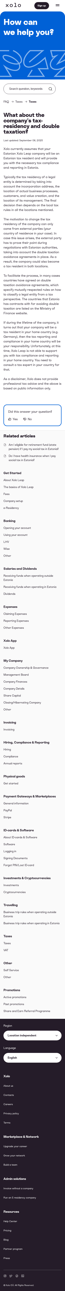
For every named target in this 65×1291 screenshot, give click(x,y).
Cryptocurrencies (14, 892)
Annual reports (12, 763)
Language (9, 1048)
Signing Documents (15, 858)
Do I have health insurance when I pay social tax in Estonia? (32, 458)
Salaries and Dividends (20, 568)
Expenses (10, 607)
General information (16, 803)
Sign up (41, 5)
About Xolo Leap (13, 480)
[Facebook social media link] (16, 1276)
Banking (9, 521)
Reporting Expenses (16, 620)
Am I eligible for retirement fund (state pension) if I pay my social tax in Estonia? (34, 447)
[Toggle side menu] (54, 5)
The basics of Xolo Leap (18, 487)
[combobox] (32, 1035)
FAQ (6, 101)
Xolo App (10, 640)
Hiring (7, 749)
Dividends (9, 593)
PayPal (7, 810)
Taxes (7, 936)
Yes (15, 419)
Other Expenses (13, 627)
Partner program (13, 1249)
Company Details (13, 688)
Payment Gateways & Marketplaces (29, 796)
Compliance (10, 756)
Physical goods (14, 776)
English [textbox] (12, 1057)
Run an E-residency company (19, 1197)
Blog (5, 1239)
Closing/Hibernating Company (22, 702)
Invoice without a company (18, 1188)
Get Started (12, 473)
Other (7, 555)
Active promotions (14, 997)
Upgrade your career (15, 1146)
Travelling (10, 905)
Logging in (9, 851)
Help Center (10, 1221)
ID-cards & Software (18, 830)
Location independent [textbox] (22, 1035)
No (30, 419)
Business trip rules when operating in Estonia (31, 923)
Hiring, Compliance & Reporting (26, 742)
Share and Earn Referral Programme (26, 1011)
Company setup (13, 501)
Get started (10, 783)
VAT (5, 950)
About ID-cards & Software (20, 837)
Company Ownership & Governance (26, 667)
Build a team (10, 1164)
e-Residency (11, 508)
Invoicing (9, 722)
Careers (8, 1104)
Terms (6, 1122)
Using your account (15, 535)
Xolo (13, 5)
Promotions (11, 990)
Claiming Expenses (15, 613)
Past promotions (13, 1004)
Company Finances (15, 681)
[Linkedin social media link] (22, 1276)
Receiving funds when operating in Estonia (29, 587)
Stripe (7, 817)
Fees (6, 494)
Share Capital (12, 695)
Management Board (16, 674)
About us (8, 1085)
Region (7, 1025)
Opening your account (17, 528)
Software (9, 844)
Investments (11, 885)
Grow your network (14, 1155)
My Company (13, 660)
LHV (6, 541)
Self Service (11, 970)
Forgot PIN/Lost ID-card (18, 865)
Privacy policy (11, 1113)
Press (6, 1258)
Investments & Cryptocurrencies (27, 878)
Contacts (8, 1095)
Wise (6, 548)
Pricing (7, 1230)
